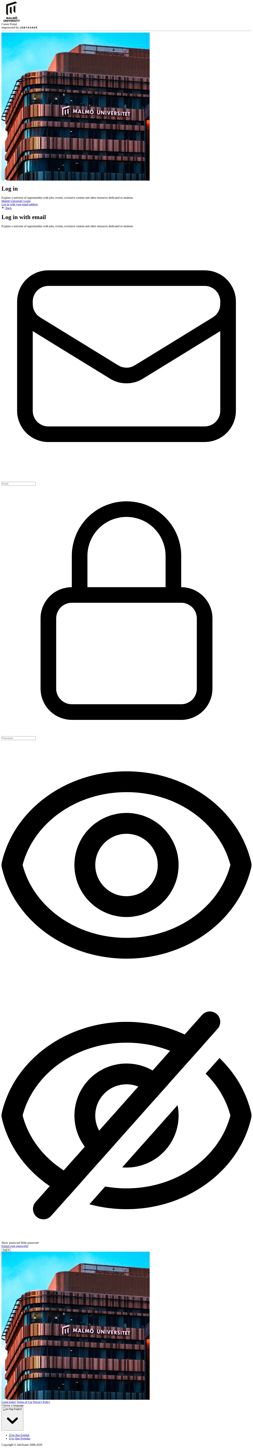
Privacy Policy (41, 1402)
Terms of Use (24, 1402)
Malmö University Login (16, 201)
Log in (6, 1249)
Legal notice (8, 1402)
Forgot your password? (15, 1246)
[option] (130, 1435)
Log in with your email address (19, 204)
